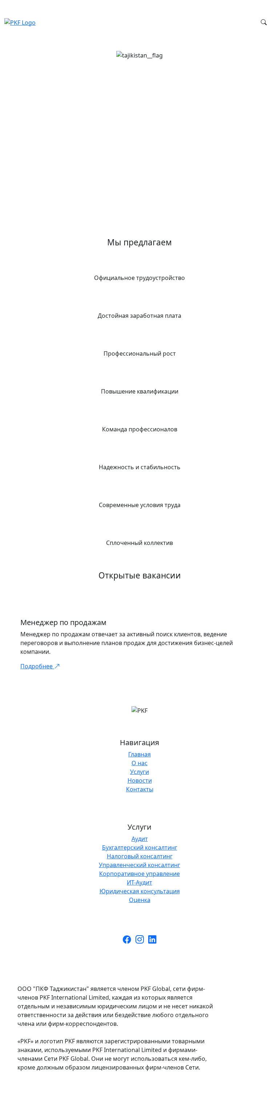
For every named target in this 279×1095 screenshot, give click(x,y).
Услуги (139, 772)
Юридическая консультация (140, 891)
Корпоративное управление (139, 874)
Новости (140, 780)
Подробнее (37, 666)
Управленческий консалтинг (139, 865)
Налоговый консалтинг (140, 856)
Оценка (139, 900)
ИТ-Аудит (139, 882)
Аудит (140, 839)
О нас (139, 763)
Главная (139, 754)
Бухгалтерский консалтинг (139, 847)
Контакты (139, 789)
